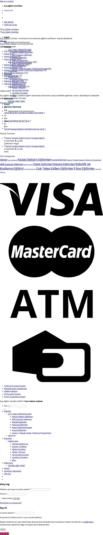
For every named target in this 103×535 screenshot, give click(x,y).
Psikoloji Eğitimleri (12, 81)
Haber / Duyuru (19, 452)
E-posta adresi (7, 513)
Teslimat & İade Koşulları (15, 386)
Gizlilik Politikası (10, 391)
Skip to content (7, 1)
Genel (6, 54)
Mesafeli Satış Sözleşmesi (15, 388)
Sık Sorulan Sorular (20, 90)
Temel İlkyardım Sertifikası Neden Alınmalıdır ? (24, 113)
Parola (3, 494)
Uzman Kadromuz (20, 444)
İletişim (7, 468)
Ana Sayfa (4, 38)
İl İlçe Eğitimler (10, 59)
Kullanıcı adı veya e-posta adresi (15, 489)
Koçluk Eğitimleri (11, 67)
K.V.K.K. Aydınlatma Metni (15, 397)
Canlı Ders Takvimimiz (12, 107)
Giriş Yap (16, 498)
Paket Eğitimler (10, 78)
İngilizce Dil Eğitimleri (17, 86)
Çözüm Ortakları (19, 446)
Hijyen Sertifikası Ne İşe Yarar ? (17, 121)
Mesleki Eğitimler (11, 75)
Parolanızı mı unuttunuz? (11, 503)
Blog (14, 460)
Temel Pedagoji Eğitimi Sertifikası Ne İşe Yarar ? (25, 129)
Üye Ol (3, 529)
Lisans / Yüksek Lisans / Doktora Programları (31, 68)
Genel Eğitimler (10, 56)
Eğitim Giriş (8, 463)
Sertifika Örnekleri (20, 93)
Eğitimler (7, 411)
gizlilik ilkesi (88, 522)
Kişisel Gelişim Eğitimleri (14, 65)
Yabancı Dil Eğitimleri (13, 84)
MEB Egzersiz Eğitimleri (22, 55)
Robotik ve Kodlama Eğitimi (20, 62)
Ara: (5, 406)
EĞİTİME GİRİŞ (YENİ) (16, 101)
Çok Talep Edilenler (16, 49)
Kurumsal (8, 438)
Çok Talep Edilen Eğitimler (15, 51)
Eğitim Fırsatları (19, 449)
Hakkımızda (13, 441)
